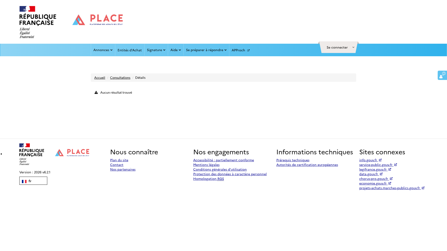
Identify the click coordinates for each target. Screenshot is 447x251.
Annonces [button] (101, 49)
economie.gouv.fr (373, 183)
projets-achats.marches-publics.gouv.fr (390, 187)
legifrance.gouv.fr (373, 169)
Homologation (208, 178)
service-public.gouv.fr (376, 164)
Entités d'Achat (130, 50)
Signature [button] (154, 49)
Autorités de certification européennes (307, 164)
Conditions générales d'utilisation (220, 169)
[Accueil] (71, 22)
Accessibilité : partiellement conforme (223, 160)
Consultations (120, 77)
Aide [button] (174, 49)
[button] (339, 47)
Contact (116, 164)
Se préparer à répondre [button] (204, 49)
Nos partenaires (122, 169)
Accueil (99, 77)
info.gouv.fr (368, 160)
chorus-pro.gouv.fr (374, 178)
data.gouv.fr (369, 174)
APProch (239, 50)
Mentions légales (206, 164)
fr (29, 180)
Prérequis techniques (292, 160)
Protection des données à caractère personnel (230, 174)
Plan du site (119, 160)
